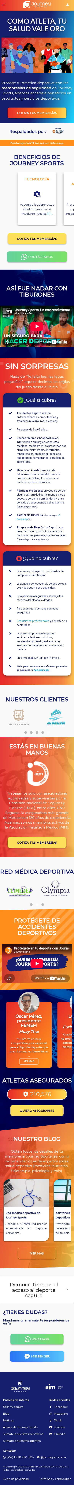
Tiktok (58, 1420)
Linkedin (59, 1434)
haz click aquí (41, 670)
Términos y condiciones (55, 1479)
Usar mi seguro (13, 1407)
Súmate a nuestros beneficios (23, 1434)
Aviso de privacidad (16, 1479)
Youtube (59, 1427)
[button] (37, 1289)
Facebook (61, 1407)
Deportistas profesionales (33, 621)
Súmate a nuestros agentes (22, 1441)
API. (49, 213)
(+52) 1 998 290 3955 (20, 1457)
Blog (6, 1413)
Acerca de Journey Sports (20, 1427)
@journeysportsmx (53, 1457)
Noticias (8, 1420)
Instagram (61, 1413)
